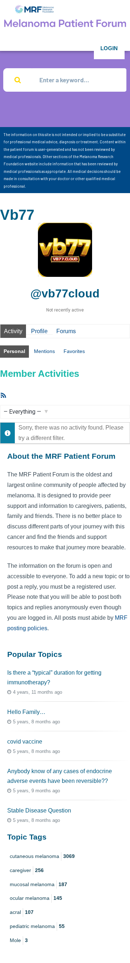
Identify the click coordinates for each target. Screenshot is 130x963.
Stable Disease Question (39, 810)
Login (109, 48)
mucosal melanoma (38, 884)
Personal (14, 351)
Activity (13, 331)
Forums (66, 331)
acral (22, 912)
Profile (39, 331)
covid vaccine (24, 741)
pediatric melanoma (37, 926)
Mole (19, 940)
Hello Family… (26, 712)
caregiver (27, 870)
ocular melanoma (36, 898)
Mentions (44, 351)
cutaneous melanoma (42, 856)
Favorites (74, 351)
